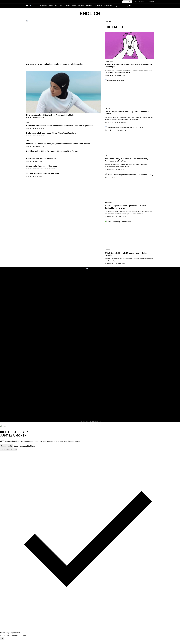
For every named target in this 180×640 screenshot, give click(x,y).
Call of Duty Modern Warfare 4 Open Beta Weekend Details (127, 113)
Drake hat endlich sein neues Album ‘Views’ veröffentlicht (51, 133)
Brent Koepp (121, 263)
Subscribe (98, 5)
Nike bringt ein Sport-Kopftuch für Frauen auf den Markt (50, 115)
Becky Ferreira (40, 128)
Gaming (107, 108)
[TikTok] (122, 6)
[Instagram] (119, 6)
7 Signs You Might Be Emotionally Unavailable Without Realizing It (128, 65)
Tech (60, 5)
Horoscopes (108, 202)
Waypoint (81, 5)
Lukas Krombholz (40, 117)
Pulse (51, 5)
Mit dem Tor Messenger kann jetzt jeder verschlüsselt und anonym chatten (58, 144)
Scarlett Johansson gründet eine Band (42, 173)
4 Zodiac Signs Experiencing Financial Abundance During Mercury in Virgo (126, 207)
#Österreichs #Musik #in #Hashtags (41, 166)
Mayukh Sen (38, 67)
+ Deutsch (151, 1)
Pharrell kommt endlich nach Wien (41, 159)
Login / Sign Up (139, 1)
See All (108, 21)
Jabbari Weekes (40, 136)
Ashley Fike (121, 75)
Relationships (109, 61)
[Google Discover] (130, 6)
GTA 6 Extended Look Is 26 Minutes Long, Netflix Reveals (126, 254)
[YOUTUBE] (95, 412)
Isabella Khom (50, 169)
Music (74, 5)
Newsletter (108, 5)
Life (55, 5)
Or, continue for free (9, 449)
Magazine (43, 5)
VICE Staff (38, 176)
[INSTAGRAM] (88, 412)
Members (89, 5)
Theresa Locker (40, 146)
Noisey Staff (39, 154)
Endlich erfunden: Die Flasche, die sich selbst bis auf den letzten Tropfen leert (59, 126)
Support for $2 (6, 446)
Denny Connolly (122, 122)
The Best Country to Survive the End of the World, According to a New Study (126, 160)
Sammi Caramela (122, 216)
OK (2, 638)
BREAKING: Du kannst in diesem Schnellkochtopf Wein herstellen (54, 64)
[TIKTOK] (92, 412)
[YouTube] (126, 6)
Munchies (67, 5)
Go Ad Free (127, 1)
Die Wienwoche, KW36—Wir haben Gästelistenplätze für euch (52, 151)
